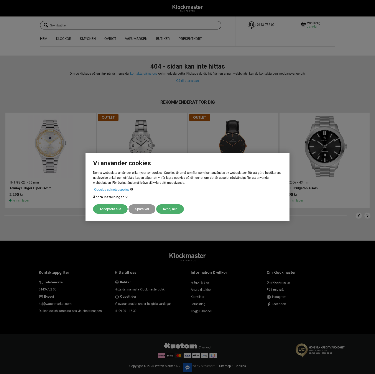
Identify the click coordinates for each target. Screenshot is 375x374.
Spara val (142, 209)
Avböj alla (170, 209)
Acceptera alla (110, 209)
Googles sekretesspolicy (112, 190)
